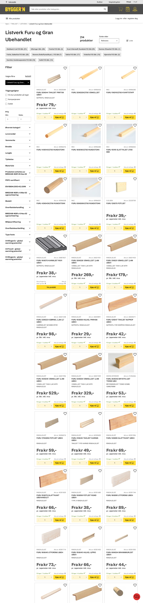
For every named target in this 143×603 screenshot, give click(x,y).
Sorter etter (103, 36)
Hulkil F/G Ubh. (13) (46, 60)
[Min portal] (135, 9)
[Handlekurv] (120, 9)
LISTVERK (23, 24)
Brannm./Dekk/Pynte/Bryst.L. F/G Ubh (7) (47, 54)
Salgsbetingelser (114, 2)
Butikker (100, 2)
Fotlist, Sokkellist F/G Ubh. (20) (18, 54)
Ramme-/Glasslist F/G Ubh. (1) (109, 49)
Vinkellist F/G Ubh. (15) (92, 54)
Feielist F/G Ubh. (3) (56, 49)
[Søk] (105, 9)
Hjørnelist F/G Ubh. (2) (112, 54)
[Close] (28, 82)
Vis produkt (51, 287)
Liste (131, 41)
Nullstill (28, 76)
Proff (135, 2)
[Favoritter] (127, 9)
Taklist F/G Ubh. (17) (72, 54)
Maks (21, 115)
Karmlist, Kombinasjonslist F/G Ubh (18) (21, 60)
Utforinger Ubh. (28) (38, 49)
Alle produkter (14, 19)
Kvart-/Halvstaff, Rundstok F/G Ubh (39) (81, 49)
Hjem (7, 24)
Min (6, 115)
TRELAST (14, 24)
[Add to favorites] (65, 68)
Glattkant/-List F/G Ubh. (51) (17, 49)
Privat (129, 2)
